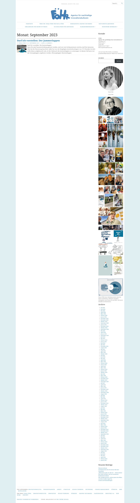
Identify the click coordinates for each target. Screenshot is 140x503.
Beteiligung (22, 491)
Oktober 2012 (104, 448)
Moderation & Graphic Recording (81, 23)
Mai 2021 (103, 349)
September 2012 (105, 449)
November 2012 (104, 446)
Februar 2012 (104, 458)
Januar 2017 (104, 387)
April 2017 (103, 384)
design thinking (63, 493)
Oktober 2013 (104, 432)
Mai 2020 (103, 358)
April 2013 (103, 438)
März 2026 (103, 314)
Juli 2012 (103, 452)
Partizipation (98, 493)
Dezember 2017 (104, 378)
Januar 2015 (104, 414)
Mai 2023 (103, 338)
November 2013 (104, 431)
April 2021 (103, 351)
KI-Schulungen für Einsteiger (63, 26)
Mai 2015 (103, 409)
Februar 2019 (104, 369)
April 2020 (103, 360)
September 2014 (105, 420)
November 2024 (104, 326)
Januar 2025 (104, 324)
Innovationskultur (34, 489)
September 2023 (105, 335)
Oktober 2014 (104, 418)
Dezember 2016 (104, 389)
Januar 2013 (104, 443)
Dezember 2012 (104, 445)
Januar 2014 (104, 428)
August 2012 (104, 451)
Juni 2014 (103, 423)
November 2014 (104, 417)
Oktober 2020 (104, 354)
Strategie (67, 489)
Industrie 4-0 (109, 493)
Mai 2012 (103, 455)
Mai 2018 (103, 374)
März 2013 (103, 440)
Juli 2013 (103, 435)
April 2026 (103, 312)
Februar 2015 (104, 412)
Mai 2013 (103, 437)
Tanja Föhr (22, 43)
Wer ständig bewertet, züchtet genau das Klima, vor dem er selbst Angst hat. (110, 478)
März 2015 (103, 411)
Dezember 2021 (104, 346)
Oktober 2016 (104, 391)
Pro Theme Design (62, 499)
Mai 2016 (103, 397)
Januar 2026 (104, 317)
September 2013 (105, 434)
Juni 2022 (103, 343)
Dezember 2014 (104, 415)
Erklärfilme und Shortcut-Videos (36, 26)
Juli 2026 (103, 307)
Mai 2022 (103, 344)
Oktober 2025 (104, 321)
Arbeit (59, 489)
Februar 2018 (104, 377)
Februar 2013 (104, 441)
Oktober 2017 (104, 380)
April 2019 (103, 366)
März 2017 (103, 386)
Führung (114, 489)
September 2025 (105, 323)
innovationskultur (39, 493)
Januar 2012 (104, 460)
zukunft (25, 495)
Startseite (29, 23)
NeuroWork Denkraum (109, 26)
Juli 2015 (103, 408)
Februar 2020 (104, 363)
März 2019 (103, 367)
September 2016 (105, 392)
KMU (120, 489)
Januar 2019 (104, 371)
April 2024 (103, 332)
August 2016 (104, 394)
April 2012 (103, 457)
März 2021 (103, 352)
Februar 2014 (104, 426)
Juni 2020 (103, 357)
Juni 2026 (103, 309)
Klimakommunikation (87, 26)
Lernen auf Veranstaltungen (105, 480)
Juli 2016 (103, 395)
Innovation (52, 493)
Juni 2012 (103, 454)
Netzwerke (89, 489)
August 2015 (104, 406)
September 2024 (105, 329)
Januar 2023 (104, 341)
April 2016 (103, 398)
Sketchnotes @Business (106, 23)
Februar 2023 (104, 340)
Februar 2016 (104, 400)
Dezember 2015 (104, 403)
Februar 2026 (104, 315)
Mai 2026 (103, 310)
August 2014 (104, 421)
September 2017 (105, 381)
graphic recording (85, 493)
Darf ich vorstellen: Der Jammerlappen (38, 40)
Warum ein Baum (102, 468)
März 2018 (103, 375)
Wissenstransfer (49, 489)
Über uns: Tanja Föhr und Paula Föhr (52, 23)
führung (74, 493)
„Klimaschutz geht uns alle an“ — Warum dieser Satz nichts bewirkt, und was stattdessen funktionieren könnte (110, 474)
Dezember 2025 (104, 318)
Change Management (102, 489)
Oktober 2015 (104, 404)
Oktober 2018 (104, 372)
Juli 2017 (103, 383)
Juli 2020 (103, 355)
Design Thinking (77, 489)
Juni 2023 (103, 337)
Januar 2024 (104, 334)
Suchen (101, 58)
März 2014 (103, 425)
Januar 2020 (104, 364)
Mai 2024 (103, 330)
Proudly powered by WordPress (27, 499)
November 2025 (104, 320)
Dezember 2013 (104, 429)
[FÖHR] (70, 14)
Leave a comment (46, 43)
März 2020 (103, 361)
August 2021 (104, 347)
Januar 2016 (104, 401)
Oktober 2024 (104, 327)
